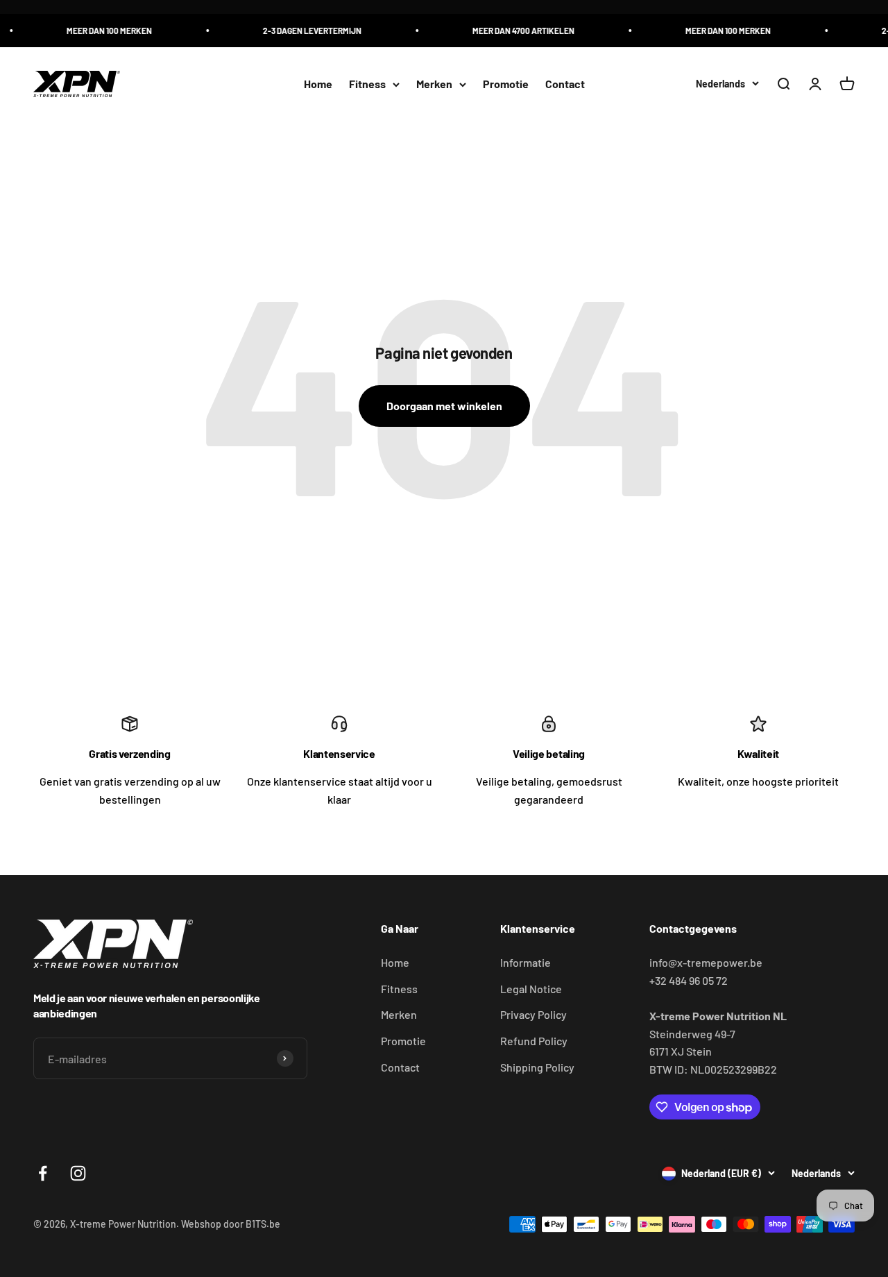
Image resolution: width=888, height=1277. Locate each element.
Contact (565, 84)
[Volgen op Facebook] (42, 1173)
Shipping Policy (537, 1067)
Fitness (367, 84)
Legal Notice (531, 988)
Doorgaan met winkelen (444, 405)
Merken (434, 84)
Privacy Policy (533, 1014)
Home (318, 84)
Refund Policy (533, 1040)
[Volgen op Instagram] (78, 1173)
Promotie (506, 84)
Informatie (525, 962)
